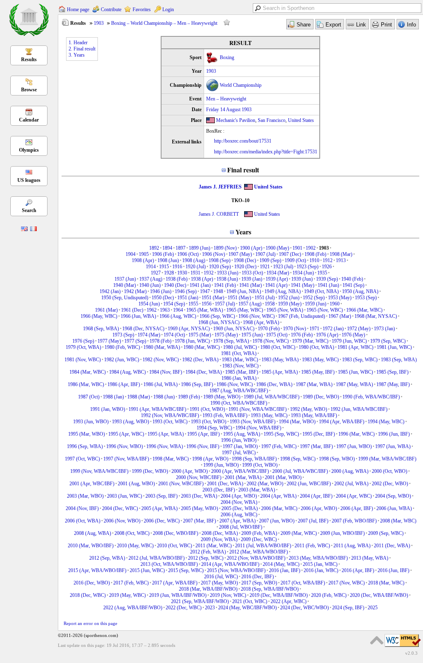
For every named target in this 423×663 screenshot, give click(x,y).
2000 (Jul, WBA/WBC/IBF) (300, 471)
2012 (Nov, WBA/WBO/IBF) (256, 558)
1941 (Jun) (328, 285)
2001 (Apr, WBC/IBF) (91, 484)
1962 (152, 310)
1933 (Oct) (252, 273)
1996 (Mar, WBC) (356, 434)
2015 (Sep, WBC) (186, 570)
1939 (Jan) (251, 279)
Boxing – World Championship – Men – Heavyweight (164, 23)
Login (168, 9)
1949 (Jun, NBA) (243, 291)
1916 (177, 266)
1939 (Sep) (327, 279)
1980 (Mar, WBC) (201, 347)
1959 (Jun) (315, 304)
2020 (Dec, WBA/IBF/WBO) (379, 595)
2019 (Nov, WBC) (228, 595)
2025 (373, 608)
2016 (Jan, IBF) (284, 570)
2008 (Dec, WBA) (220, 533)
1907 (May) (240, 254)
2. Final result (82, 49)
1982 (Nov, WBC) (161, 360)
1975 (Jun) (252, 335)
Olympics (29, 150)
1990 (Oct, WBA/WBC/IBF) (238, 403)
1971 (314, 329)
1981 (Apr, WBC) (355, 347)
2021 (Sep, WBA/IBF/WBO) (200, 601)
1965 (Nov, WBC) (325, 310)
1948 (218, 291)
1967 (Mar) (339, 316)
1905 (144, 254)
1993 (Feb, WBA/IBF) (224, 415)
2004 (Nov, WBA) (239, 502)
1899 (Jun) (199, 248)
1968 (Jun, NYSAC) (219, 322)
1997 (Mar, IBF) (316, 446)
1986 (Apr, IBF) (123, 384)
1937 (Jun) (125, 279)
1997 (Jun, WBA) (393, 446)
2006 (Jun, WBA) (394, 508)
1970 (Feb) (269, 329)
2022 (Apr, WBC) (289, 601)
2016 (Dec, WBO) (92, 583)
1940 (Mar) (124, 285)
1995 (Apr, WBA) (165, 434)
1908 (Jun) (168, 260)
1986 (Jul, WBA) (160, 384)
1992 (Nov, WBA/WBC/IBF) (170, 415)
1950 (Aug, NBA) (360, 291)
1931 (195, 273)
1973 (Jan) (384, 329)
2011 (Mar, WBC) (213, 546)
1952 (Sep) (314, 297)
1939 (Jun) (302, 279)
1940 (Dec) (175, 285)
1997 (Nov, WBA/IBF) (126, 459)
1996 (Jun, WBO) (239, 440)
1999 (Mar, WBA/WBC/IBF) (387, 459)
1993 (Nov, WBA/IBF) (253, 422)
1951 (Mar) (213, 297)
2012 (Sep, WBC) (205, 558)
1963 (165, 310)
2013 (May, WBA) (369, 558)
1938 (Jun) (227, 279)
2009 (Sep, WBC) (386, 533)
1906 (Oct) (188, 254)
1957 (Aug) (249, 304)
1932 (209, 273)
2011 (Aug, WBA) (352, 546)
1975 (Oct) (277, 335)
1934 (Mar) (277, 273)
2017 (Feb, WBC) (131, 583)
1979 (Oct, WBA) (83, 347)
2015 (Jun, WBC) (147, 570)
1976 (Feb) (302, 335)
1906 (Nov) (213, 254)
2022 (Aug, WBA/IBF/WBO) (132, 608)
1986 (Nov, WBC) (234, 384)
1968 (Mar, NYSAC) (375, 316)
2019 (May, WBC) (127, 595)
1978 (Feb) (160, 341)
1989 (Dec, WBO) (321, 397)
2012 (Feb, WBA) (208, 552)
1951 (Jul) (264, 297)
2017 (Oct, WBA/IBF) (302, 583)
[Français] (33, 229)
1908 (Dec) (245, 260)
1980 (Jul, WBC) (240, 347)
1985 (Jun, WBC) (355, 372)
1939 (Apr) (277, 279)
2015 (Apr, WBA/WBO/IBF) (97, 570)
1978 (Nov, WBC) (270, 341)
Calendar (29, 120)
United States (301, 120)
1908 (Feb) (315, 254)
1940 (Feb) (352, 279)
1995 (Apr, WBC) (126, 434)
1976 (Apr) (327, 335)
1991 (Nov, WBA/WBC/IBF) (257, 409)
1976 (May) (353, 335)
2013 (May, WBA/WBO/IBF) (318, 558)
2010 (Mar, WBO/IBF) (91, 546)
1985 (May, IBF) (318, 372)
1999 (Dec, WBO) (150, 471)
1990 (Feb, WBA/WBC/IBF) (371, 397)
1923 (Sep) (307, 266)
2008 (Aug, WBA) (92, 533)
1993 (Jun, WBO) (91, 422)
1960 (335, 304)
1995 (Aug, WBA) (241, 434)
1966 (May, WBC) (99, 316)
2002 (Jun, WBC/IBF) (309, 484)
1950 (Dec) (163, 297)
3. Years (77, 55)
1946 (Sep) (186, 291)
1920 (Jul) (195, 266)
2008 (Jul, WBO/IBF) (240, 527)
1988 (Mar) (138, 397)
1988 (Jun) (164, 397)
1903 (99, 23)
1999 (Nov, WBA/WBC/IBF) (99, 471)
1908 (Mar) (341, 254)
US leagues (28, 180)
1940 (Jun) (150, 285)
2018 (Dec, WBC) (88, 595)
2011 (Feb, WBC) (312, 546)
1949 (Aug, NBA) (282, 291)
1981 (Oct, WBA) (239, 353)
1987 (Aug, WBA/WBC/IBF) (238, 391)
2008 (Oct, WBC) (132, 533)
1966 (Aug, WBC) (177, 316)
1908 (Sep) (220, 260)
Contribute (111, 9)
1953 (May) (340, 297)
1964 (178, 310)
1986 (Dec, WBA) (274, 384)
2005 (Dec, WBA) (239, 508)
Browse (29, 90)
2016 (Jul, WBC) (221, 577)
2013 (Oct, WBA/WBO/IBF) (169, 564)
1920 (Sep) (220, 266)
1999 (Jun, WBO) (221, 465)
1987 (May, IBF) (393, 384)
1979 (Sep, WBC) (388, 341)
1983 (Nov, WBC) (240, 366)
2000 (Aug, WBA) (349, 471)
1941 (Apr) (276, 285)
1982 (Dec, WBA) (200, 360)
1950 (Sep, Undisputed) (124, 297)
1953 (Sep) (366, 297)
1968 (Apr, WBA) (261, 322)
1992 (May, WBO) (308, 409)
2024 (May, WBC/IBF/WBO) (247, 608)
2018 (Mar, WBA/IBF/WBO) (208, 589)
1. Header (78, 42)
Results (29, 59)
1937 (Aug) (150, 279)
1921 (265, 266)
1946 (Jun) (160, 291)
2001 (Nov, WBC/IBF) (181, 484)
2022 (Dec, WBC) (184, 608)
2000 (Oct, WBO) (389, 471)
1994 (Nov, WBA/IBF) (258, 428)
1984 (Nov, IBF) (165, 372)
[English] (24, 229)
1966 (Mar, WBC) (364, 310)
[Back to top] (376, 640)
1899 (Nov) (225, 248)
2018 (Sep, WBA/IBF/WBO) (270, 589)
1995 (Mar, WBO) (86, 434)
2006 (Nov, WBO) (122, 521)
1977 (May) (109, 341)
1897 (180, 248)
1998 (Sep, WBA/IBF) (254, 459)
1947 (205, 291)
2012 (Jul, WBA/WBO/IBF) (156, 558)
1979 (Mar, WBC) (310, 341)
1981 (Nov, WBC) (82, 360)
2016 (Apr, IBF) (358, 570)
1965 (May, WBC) (244, 310)
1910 (314, 260)
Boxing (227, 57)
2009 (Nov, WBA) (219, 539)
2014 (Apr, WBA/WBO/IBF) (230, 564)
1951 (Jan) (187, 297)
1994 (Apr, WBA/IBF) (341, 422)
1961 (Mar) (106, 310)
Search (29, 210)
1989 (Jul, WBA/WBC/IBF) (271, 397)
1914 (151, 266)
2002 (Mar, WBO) (265, 484)
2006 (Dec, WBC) (162, 521)
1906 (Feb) (163, 254)
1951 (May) (239, 297)
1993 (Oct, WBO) (208, 422)
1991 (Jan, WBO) (107, 409)
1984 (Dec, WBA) (203, 372)
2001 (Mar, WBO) (283, 477)
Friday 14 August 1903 (229, 109)
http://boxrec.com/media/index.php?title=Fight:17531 (265, 152)
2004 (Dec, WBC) (120, 508)
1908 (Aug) (193, 260)
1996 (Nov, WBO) (124, 446)
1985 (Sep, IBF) (392, 372)
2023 (210, 608)
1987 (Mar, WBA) (314, 384)
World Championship (240, 85)
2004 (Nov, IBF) (82, 508)
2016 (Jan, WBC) (321, 570)
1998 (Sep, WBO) (337, 459)
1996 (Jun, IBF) (394, 434)
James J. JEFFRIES (220, 187)
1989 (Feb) (189, 397)
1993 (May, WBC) (269, 415)
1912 (328, 260)
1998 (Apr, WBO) (210, 459)
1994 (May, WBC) (386, 422)
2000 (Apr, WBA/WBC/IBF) (240, 471)
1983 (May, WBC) (320, 360)
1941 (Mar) (250, 285)
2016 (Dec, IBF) (257, 577)
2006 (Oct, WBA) (82, 521)
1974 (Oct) (174, 335)
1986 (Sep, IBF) (197, 384)
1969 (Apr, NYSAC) (189, 329)
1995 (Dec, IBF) (318, 434)
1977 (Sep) (135, 341)
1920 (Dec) (245, 266)
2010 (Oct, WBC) (174, 546)
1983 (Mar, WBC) (240, 360)
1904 (130, 254)
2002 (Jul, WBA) (351, 484)
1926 (327, 266)
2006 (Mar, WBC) (279, 508)
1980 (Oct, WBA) (316, 347)
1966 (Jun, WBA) (138, 316)
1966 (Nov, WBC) (256, 316)
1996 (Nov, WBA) (164, 446)
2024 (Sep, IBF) (348, 608)
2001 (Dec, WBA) (225, 484)
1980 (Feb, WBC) (122, 347)
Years (243, 231)
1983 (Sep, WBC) (360, 360)
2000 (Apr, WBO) (189, 471)
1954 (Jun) (149, 304)
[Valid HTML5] (403, 647)
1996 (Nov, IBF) (202, 446)
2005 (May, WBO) (199, 508)
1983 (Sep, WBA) (399, 360)
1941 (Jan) (200, 285)
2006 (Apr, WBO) (319, 508)
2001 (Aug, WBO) (136, 484)
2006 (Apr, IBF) (356, 508)
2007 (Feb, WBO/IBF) (354, 521)
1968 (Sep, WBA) (101, 329)
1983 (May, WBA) (280, 360)
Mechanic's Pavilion (235, 120)
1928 (169, 273)
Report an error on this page (90, 623)
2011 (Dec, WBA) (392, 546)
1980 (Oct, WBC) (277, 347)
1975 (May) (226, 335)
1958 (270, 304)
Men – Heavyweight (226, 99)
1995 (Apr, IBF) (203, 434)
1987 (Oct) (89, 397)
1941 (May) (302, 285)
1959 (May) (290, 304)
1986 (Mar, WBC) (86, 384)
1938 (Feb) (177, 279)
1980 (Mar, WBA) (161, 347)
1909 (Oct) (295, 260)
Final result (243, 169)
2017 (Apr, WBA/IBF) (174, 583)
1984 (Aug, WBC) (127, 372)
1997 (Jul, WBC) (239, 453)
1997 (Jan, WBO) (240, 446)
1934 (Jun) (303, 273)
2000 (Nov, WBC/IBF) (198, 477)
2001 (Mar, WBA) (243, 477)
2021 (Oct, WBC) (249, 601)
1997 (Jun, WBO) (354, 446)
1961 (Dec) (132, 310)
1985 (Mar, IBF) (241, 372)
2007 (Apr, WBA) (237, 521)
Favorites (142, 9)
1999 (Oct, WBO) (260, 465)
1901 (297, 248)
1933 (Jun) (227, 273)
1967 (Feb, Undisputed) (301, 316)
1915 (164, 266)
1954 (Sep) (174, 304)
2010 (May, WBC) (135, 546)
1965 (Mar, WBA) (204, 310)
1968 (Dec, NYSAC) (143, 329)
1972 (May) (359, 329)
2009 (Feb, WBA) (259, 533)
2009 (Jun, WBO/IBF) (342, 533)
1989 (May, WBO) (221, 397)
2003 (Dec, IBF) (218, 490)
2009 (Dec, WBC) (259, 539)
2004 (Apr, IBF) (316, 496)
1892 (154, 248)
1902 (311, 248)
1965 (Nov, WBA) (284, 310)
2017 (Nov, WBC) (346, 583)
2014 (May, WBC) (281, 564)
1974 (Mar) (149, 335)
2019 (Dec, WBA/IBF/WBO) (279, 595)
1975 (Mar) (199, 335)
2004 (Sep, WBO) (393, 496)
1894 (167, 248)
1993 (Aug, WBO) (130, 422)
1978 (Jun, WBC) (192, 341)
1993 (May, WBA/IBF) (314, 415)
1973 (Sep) (123, 335)
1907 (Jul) (265, 254)
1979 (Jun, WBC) (349, 341)
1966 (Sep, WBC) (217, 316)
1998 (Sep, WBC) (298, 459)
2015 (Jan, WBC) (320, 564)
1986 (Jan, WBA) (239, 378)
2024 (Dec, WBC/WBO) (304, 608)
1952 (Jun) (288, 297)
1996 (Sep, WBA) (85, 446)
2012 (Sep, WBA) (107, 558)
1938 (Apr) (202, 279)
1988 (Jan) (113, 397)
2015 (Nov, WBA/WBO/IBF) (236, 570)
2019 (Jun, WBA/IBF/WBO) (178, 595)
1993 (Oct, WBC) (170, 422)
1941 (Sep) (353, 285)
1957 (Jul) (225, 304)
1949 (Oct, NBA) (321, 291)
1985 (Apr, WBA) (279, 372)
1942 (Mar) (135, 291)
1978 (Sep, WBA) (231, 341)
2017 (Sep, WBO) (259, 583)
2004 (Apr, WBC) (354, 496)
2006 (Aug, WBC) (239, 515)
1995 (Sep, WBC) (281, 434)
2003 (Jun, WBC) (124, 496)
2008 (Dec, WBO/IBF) (175, 533)
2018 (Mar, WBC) (386, 583)
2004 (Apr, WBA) (278, 496)
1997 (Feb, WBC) (279, 446)
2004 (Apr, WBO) (239, 496)
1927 (156, 273)
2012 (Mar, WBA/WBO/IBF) (258, 552)
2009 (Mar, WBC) (298, 533)
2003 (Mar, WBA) (256, 490)
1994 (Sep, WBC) (214, 428)
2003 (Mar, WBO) (85, 496)
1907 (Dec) (290, 254)
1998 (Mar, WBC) (170, 459)
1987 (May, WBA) (354, 384)
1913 (341, 260)
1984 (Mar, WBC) (87, 372)
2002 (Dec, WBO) (390, 484)
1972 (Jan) (333, 329)
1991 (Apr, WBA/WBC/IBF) (157, 409)
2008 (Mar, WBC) (398, 521)
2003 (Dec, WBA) (199, 496)
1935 (322, 273)
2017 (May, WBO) (219, 583)
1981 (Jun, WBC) (394, 347)
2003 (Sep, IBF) (161, 496)
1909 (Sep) (270, 260)
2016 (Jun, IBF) (393, 570)
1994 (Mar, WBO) (297, 422)
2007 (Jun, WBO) (277, 521)
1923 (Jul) (283, 266)
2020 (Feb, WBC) (329, 595)
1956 (207, 304)
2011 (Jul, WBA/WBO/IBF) (263, 546)
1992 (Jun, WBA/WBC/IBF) (358, 409)
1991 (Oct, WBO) (207, 409)
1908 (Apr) (143, 260)
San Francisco (271, 120)
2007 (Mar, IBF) (199, 521)
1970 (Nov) (294, 329)
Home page (78, 9)
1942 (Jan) (110, 291)
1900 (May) (277, 248)
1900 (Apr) (251, 248)
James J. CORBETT (219, 214)
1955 (193, 304)
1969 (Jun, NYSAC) (233, 329)
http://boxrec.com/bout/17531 (242, 141)
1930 (182, 273)
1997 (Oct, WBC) (82, 459)
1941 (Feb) (225, 285)
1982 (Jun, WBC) (121, 360)
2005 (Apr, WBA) (159, 508)
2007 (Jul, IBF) (313, 521)
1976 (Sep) (83, 341)
